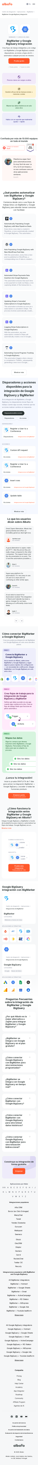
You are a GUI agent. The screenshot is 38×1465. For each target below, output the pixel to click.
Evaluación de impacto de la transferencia (19, 1433)
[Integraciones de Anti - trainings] (13, 931)
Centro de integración (9, 12)
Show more (19, 1315)
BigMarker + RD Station (19, 1299)
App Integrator (19, 1391)
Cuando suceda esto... (16, 839)
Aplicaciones (21, 12)
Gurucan (18, 1227)
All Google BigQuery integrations (19, 1325)
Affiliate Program (19, 1402)
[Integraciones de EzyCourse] (21, 939)
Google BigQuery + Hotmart (19, 1329)
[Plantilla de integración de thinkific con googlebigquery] (19, 355)
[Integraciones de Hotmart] (5, 931)
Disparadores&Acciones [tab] (13, 413)
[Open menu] (34, 4)
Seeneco (18, 1234)
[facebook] (12, 1417)
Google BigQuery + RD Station (19, 1344)
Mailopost (18, 1230)
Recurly (18, 1266)
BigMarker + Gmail (19, 1291)
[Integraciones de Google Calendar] (21, 990)
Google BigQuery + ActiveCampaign (19, 1340)
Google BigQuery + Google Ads (19, 1352)
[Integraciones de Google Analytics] (5, 990)
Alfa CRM (18, 1207)
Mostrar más (19, 372)
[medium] (26, 1417)
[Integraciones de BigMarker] (21, 931)
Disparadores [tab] (9, 418)
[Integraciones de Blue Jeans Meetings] (28, 931)
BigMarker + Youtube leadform (19, 1311)
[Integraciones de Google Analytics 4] (13, 990)
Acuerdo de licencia (19, 1423)
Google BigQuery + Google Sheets (19, 1333)
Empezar (19, 1171)
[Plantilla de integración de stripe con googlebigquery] (19, 277)
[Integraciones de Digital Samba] (5, 939)
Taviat (18, 1219)
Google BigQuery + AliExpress (19, 1348)
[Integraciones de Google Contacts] (28, 990)
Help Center (19, 1383)
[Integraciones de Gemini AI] (28, 982)
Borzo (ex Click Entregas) (18, 1211)
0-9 (4, 1187)
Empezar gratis (19, 795)
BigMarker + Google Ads (19, 1307)
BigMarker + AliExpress (19, 1303)
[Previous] (16, 621)
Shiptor (18, 1247)
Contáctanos (19, 1440)
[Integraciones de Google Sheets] (21, 982)
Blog (19, 1380)
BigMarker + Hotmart (19, 1284)
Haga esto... (12, 852)
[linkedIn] (17, 1417)
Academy (19, 1387)
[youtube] (21, 1417)
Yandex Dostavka (18, 1223)
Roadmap (19, 1395)
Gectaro (18, 1251)
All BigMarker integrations (19, 1280)
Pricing (19, 1376)
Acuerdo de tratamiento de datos (19, 1430)
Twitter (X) (18, 1262)
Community (19, 1398)
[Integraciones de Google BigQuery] (13, 982)
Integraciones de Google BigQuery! (24, 487)
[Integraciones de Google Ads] (5, 982)
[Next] (21, 621)
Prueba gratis (19, 61)
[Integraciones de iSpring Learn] (28, 939)
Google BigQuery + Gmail (19, 1337)
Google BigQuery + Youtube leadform (19, 1356)
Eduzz (18, 1239)
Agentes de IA (19, 1406)
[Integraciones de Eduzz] (13, 939)
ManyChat (18, 1215)
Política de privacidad (19, 1426)
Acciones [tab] (23, 418)
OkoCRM (18, 1243)
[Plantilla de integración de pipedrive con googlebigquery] (19, 226)
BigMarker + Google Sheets (19, 1288)
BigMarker (30, 12)
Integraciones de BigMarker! (26, 436)
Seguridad (19, 1436)
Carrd (18, 1255)
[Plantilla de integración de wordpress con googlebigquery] (19, 252)
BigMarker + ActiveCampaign (19, 1295)
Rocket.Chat (18, 1259)
